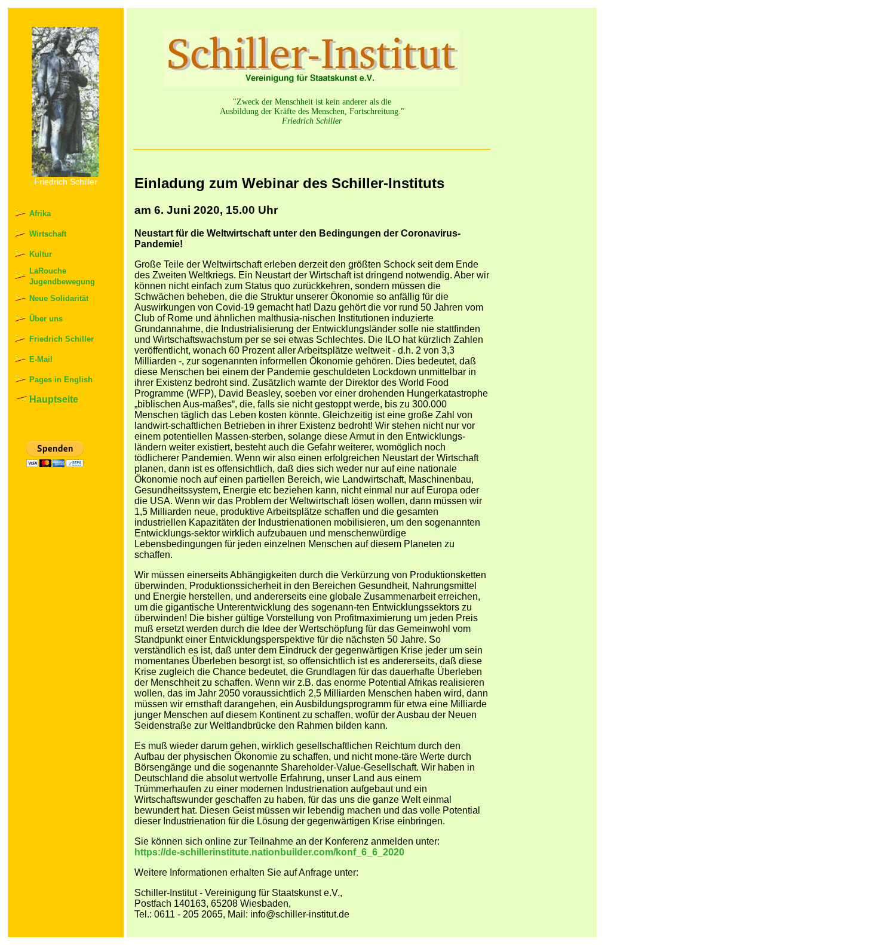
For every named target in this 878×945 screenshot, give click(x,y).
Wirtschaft (47, 233)
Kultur (40, 254)
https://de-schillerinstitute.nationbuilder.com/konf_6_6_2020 (269, 852)
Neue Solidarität (58, 298)
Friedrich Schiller (61, 339)
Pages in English (61, 379)
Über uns (46, 318)
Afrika (40, 213)
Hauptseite (53, 399)
